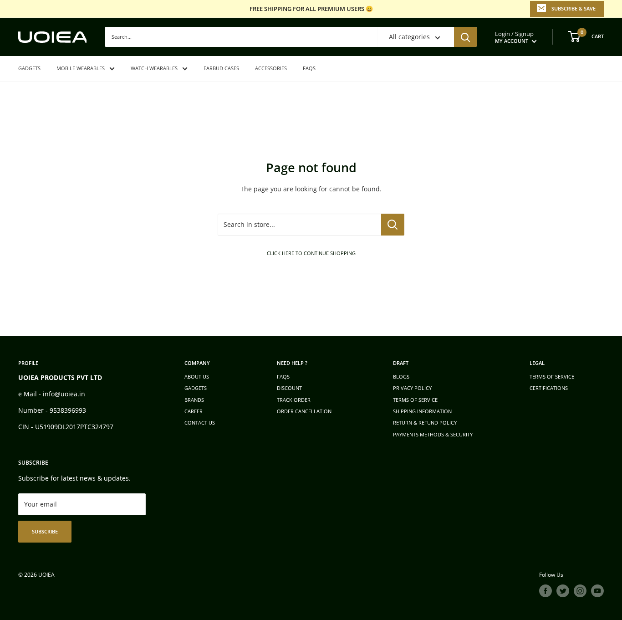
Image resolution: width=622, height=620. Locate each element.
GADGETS (29, 68)
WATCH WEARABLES (154, 68)
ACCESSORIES (271, 68)
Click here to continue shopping (311, 253)
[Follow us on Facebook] (545, 590)
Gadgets (195, 387)
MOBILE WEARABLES (80, 68)
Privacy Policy (412, 387)
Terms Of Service (552, 376)
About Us (196, 376)
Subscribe (45, 531)
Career (193, 411)
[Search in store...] (392, 225)
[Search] (465, 37)
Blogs (401, 376)
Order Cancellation (304, 411)
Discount (289, 387)
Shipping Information (422, 411)
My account (512, 40)
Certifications (549, 387)
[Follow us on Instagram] (580, 590)
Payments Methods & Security (433, 434)
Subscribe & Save (573, 8)
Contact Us (199, 422)
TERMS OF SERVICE (415, 399)
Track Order (294, 399)
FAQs (309, 68)
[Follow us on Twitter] (562, 590)
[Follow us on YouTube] (597, 590)
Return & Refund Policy (425, 422)
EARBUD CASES (221, 68)
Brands (194, 399)
